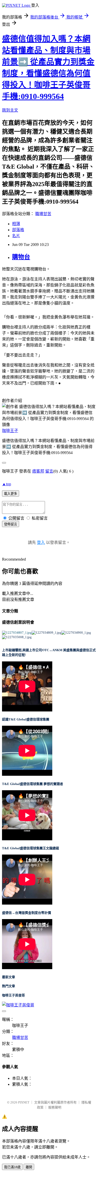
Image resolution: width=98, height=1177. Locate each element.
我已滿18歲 (12, 1167)
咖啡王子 (10, 431)
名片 (16, 236)
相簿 (16, 224)
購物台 (21, 257)
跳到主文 (10, 110)
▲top (6, 484)
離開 (29, 1167)
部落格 (18, 230)
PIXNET (23, 1102)
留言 (49, 471)
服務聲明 (54, 1107)
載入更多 (10, 494)
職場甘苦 (43, 214)
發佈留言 (10, 524)
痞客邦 (38, 471)
